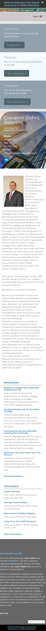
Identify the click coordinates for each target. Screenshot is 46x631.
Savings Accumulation (15, 502)
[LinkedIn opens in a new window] (6, 160)
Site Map (4, 613)
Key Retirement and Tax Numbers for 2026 (22, 410)
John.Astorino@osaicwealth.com (20, 153)
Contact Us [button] (13, 45)
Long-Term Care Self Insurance (20, 521)
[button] (37, 16)
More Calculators (13, 534)
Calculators (11, 486)
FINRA (11, 561)
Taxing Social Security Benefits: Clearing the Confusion (20, 432)
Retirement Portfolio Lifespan (19, 513)
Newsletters (11, 382)
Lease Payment (12, 491)
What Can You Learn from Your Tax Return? (22, 453)
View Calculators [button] (16, 102)
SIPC (17, 561)
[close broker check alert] (42, 2)
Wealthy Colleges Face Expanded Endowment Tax (21, 389)
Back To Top (35, 622)
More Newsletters (14, 476)
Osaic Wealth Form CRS (11, 553)
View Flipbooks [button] (15, 73)
